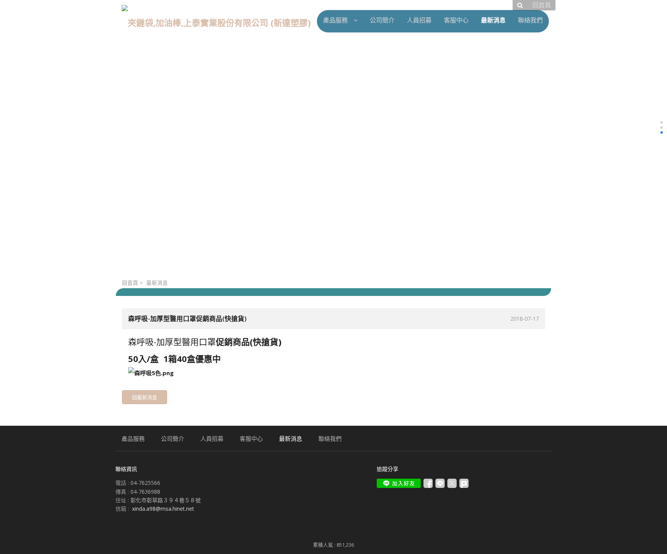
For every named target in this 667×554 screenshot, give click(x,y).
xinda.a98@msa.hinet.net (163, 508)
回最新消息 (144, 397)
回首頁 (130, 282)
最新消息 (157, 282)
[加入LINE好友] (399, 483)
